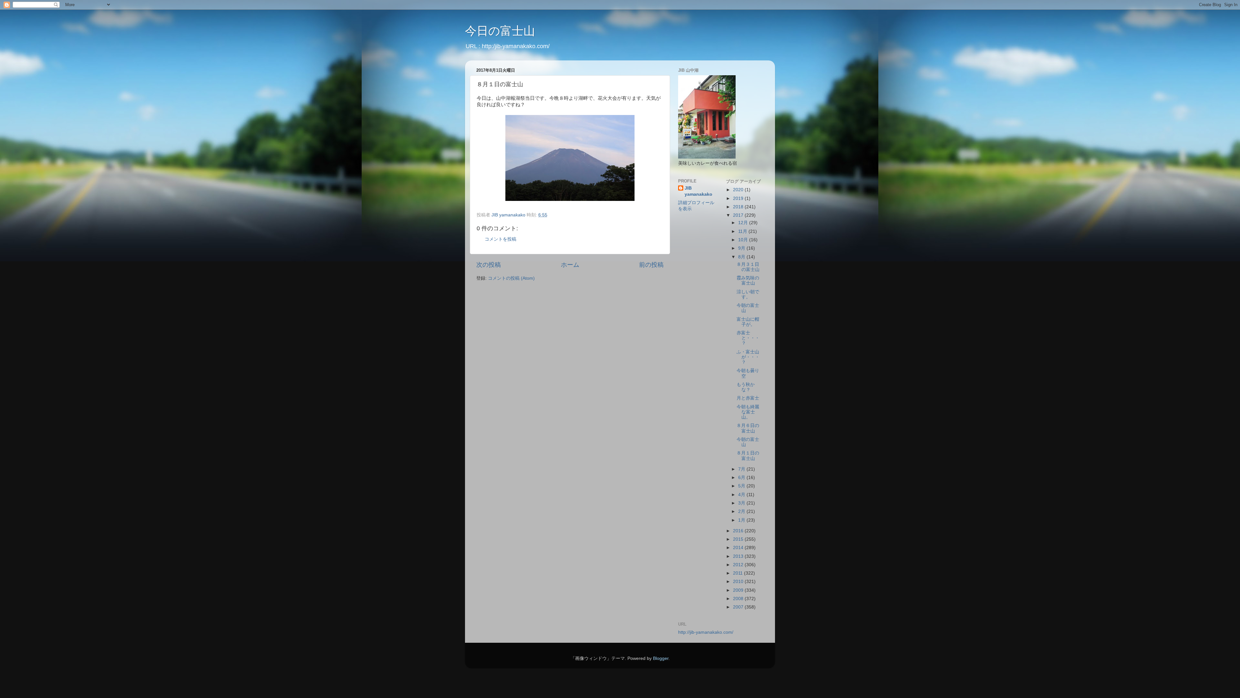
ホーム (570, 264)
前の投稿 (651, 264)
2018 (739, 206)
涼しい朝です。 (748, 294)
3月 (742, 503)
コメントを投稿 (500, 239)
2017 (739, 215)
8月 (742, 257)
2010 (739, 581)
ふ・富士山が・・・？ (748, 357)
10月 (743, 239)
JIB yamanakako (698, 191)
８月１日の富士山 (748, 456)
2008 (739, 598)
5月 (742, 486)
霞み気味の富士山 (748, 281)
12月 (743, 222)
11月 (743, 231)
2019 (739, 198)
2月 (742, 511)
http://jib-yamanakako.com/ (705, 632)
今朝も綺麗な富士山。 (748, 412)
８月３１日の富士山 (748, 267)
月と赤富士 (748, 398)
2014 (739, 547)
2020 (739, 189)
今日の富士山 (500, 30)
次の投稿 (488, 264)
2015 (739, 539)
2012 (739, 564)
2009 (739, 590)
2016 (739, 530)
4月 (742, 494)
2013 (739, 556)
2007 (739, 607)
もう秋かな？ (746, 387)
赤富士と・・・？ (748, 338)
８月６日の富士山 (748, 428)
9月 (742, 248)
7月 (742, 469)
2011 (738, 573)
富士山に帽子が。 (748, 322)
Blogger (660, 658)
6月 (742, 477)
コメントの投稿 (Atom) (511, 278)
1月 (742, 520)
